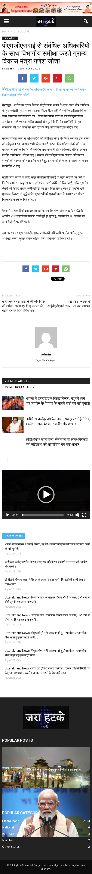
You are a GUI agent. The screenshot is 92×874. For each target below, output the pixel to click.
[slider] (43, 515)
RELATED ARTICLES (18, 381)
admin (10, 68)
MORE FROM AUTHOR (19, 387)
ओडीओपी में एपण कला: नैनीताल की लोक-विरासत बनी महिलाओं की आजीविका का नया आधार (45, 582)
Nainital (7, 840)
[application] (46, 494)
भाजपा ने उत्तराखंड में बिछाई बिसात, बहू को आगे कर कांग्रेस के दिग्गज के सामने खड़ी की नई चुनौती (47, 546)
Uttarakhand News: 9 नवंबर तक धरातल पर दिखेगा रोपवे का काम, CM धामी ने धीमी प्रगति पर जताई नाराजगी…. (47, 600)
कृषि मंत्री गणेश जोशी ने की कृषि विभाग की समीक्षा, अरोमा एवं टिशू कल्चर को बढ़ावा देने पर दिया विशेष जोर (24, 306)
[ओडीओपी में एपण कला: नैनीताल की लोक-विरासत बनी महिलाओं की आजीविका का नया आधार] (13, 447)
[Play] (8, 515)
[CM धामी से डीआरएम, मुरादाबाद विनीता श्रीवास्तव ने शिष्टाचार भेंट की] (13, 774)
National (8, 827)
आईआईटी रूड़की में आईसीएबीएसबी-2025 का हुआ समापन (68, 304)
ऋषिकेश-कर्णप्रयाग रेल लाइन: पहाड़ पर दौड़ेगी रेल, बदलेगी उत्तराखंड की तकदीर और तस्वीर (46, 564)
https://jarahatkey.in (46, 360)
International (11, 834)
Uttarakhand (9, 38)
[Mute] (77, 515)
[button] (86, 21)
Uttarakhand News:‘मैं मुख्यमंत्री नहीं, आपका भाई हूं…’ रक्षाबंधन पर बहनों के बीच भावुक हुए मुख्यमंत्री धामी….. (45, 635)
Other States (11, 847)
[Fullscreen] (84, 515)
